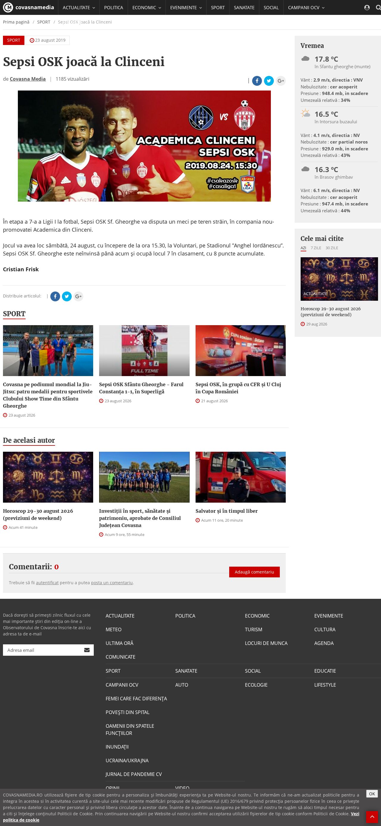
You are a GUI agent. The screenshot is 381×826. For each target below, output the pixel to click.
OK (372, 794)
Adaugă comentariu (254, 572)
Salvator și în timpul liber (227, 511)
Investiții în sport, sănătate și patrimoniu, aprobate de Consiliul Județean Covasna (140, 518)
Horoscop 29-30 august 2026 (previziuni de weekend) (38, 514)
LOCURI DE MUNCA (266, 643)
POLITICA (113, 7)
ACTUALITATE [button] (77, 7)
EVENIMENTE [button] (184, 7)
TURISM (253, 629)
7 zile (316, 247)
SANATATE (244, 7)
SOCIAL (271, 7)
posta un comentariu (112, 582)
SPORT (218, 7)
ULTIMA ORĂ (119, 643)
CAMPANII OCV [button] (304, 7)
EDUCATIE (73, 22)
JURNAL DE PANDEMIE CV (134, 774)
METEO (113, 629)
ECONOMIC (257, 616)
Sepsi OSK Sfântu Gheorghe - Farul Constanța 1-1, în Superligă (141, 388)
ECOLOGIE (256, 685)
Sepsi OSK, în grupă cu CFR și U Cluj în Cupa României (238, 388)
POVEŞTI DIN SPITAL (127, 712)
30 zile (332, 247)
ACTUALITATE (315, 293)
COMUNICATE (120, 657)
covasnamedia (34, 7)
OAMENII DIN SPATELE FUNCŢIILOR (130, 729)
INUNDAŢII (117, 747)
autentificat (47, 582)
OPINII (112, 788)
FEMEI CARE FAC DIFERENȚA (136, 698)
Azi (303, 247)
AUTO (181, 685)
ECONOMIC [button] (144, 7)
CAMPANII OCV (122, 685)
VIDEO (182, 788)
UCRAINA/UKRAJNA (127, 760)
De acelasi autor (29, 440)
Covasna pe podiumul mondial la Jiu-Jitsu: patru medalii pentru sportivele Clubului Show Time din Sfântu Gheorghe (48, 395)
